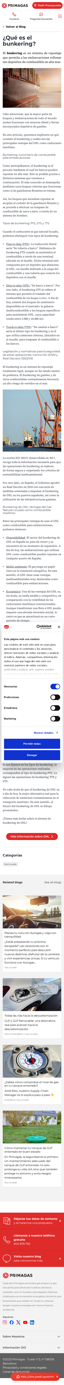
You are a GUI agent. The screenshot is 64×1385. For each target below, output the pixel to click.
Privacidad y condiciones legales (25, 1367)
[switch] (55, 697)
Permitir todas (31, 743)
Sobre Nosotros (14, 1336)
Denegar (32, 755)
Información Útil (14, 1347)
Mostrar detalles (44, 732)
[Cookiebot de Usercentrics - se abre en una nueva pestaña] (38, 627)
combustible (28, 554)
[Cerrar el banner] (59, 627)
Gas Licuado (10, 864)
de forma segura (13, 470)
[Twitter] (18, 1322)
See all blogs (52, 882)
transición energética (33, 571)
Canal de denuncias (16, 1371)
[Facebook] (12, 1322)
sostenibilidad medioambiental (22, 474)
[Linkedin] (32, 1322)
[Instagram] (5, 1322)
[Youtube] (25, 1322)
